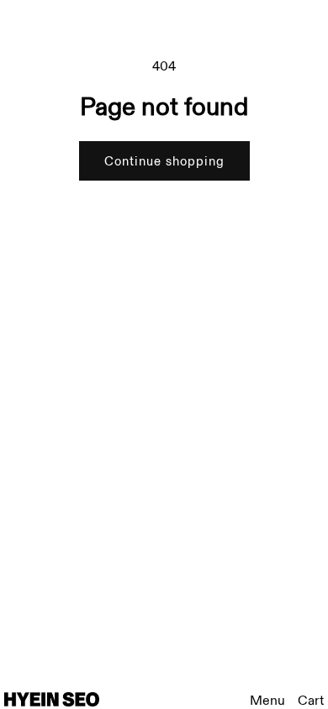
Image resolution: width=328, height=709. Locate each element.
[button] (311, 701)
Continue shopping (164, 161)
